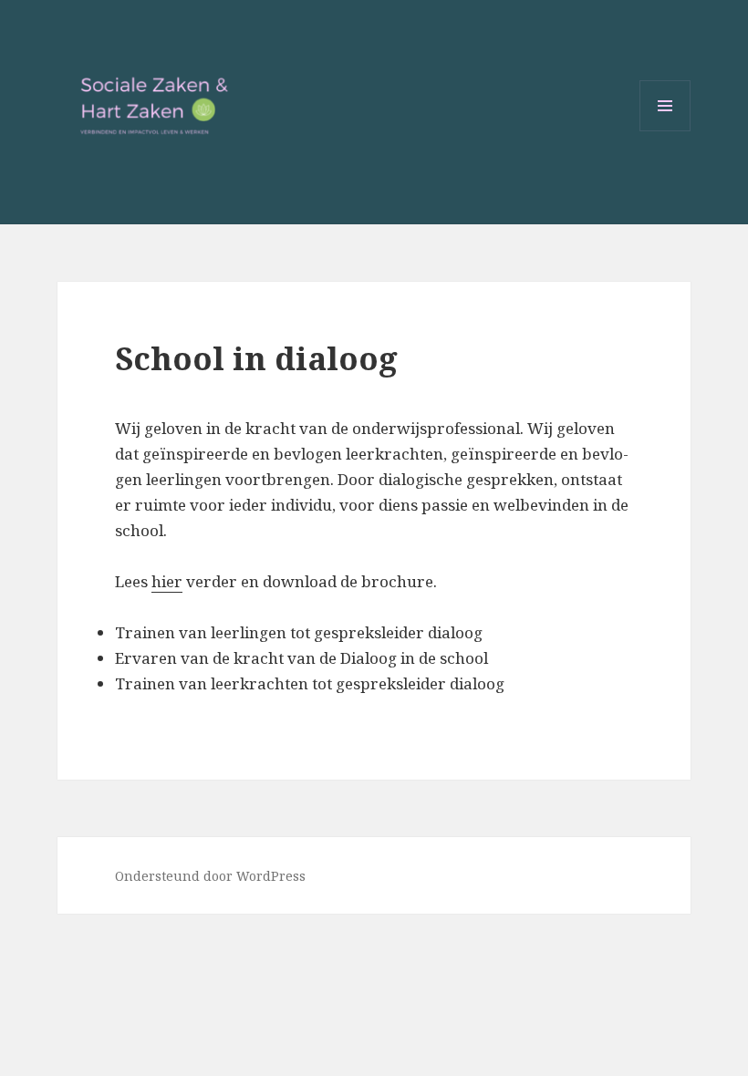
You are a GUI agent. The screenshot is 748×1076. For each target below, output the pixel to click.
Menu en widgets (665, 130)
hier (166, 581)
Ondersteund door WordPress (210, 876)
